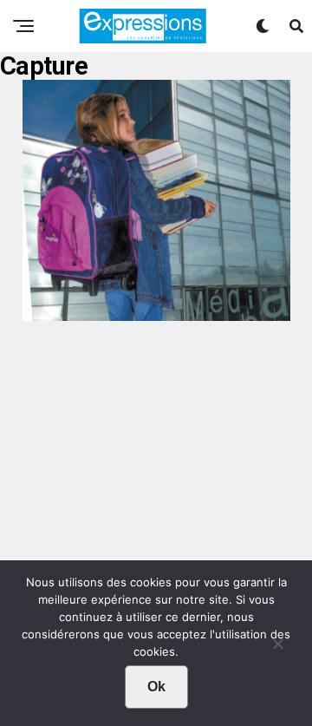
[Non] (277, 648)
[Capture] (156, 314)
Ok (156, 686)
